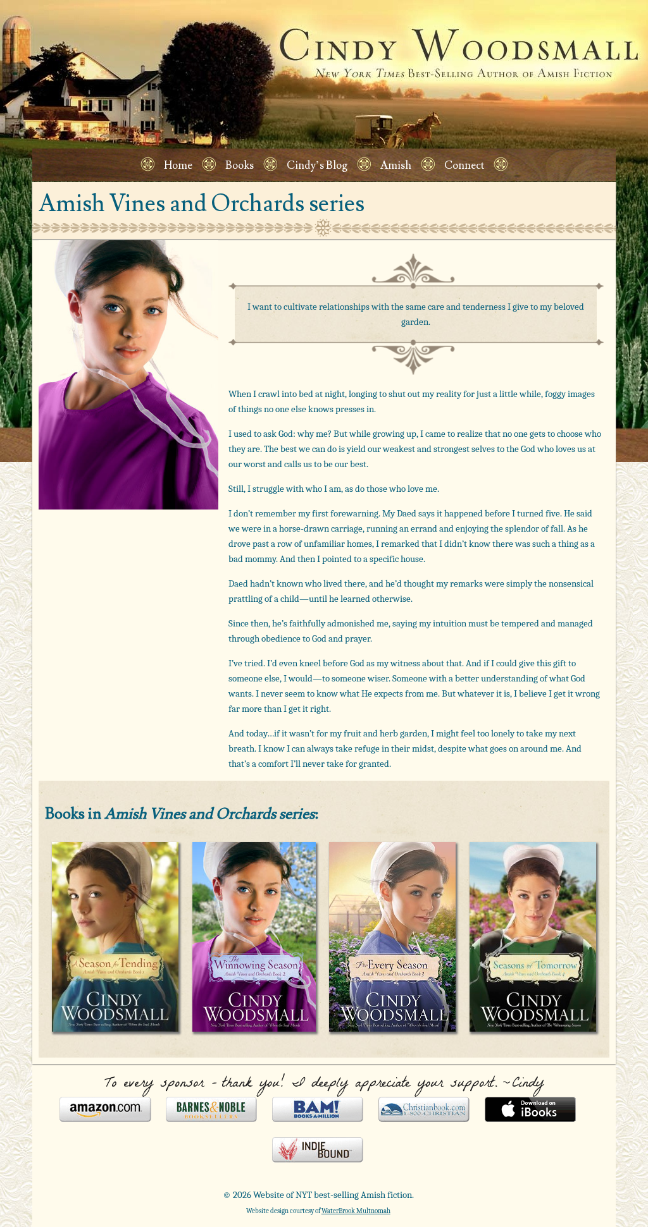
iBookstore (530, 1111)
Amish (395, 166)
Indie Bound (318, 1151)
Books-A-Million (318, 1111)
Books (239, 166)
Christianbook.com (424, 1111)
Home (178, 166)
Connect (464, 166)
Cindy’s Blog (317, 166)
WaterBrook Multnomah (355, 1211)
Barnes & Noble (212, 1111)
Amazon (105, 1111)
